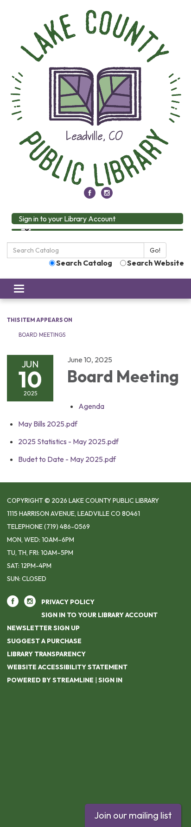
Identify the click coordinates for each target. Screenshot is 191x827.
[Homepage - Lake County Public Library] (95, 98)
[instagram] (107, 195)
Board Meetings (42, 334)
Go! (155, 250)
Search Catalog (84, 262)
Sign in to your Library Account (67, 218)
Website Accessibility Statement (67, 667)
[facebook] (90, 195)
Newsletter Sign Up (43, 628)
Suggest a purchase (44, 641)
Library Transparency (46, 654)
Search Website (155, 262)
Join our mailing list (133, 815)
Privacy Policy (68, 602)
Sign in (110, 680)
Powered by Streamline (50, 680)
